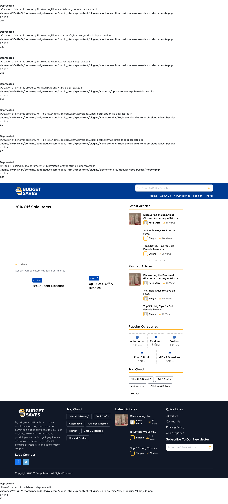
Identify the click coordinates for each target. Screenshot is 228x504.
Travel (209, 195)
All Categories (182, 195)
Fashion (197, 195)
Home (153, 195)
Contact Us (173, 421)
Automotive (137, 386)
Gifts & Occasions (93, 430)
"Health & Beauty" (141, 379)
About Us (165, 195)
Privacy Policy (175, 427)
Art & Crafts (164, 379)
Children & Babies (160, 386)
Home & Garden (78, 438)
